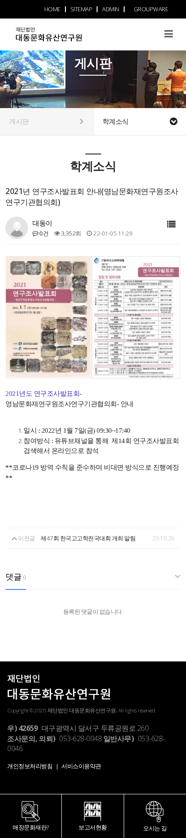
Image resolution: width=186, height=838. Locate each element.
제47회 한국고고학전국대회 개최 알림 (88, 538)
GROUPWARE (151, 9)
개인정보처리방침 (29, 766)
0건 (43, 233)
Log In (150, 45)
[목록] (171, 224)
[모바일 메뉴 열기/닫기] (168, 34)
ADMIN (110, 9)
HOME (52, 9)
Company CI (66, 39)
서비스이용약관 (81, 766)
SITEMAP (81, 9)
